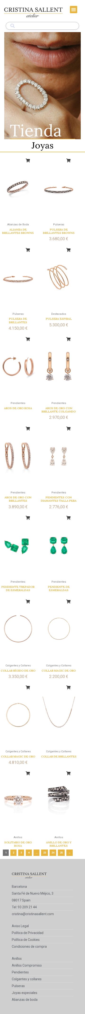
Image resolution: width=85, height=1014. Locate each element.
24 (52, 852)
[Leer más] (28, 160)
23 (44, 852)
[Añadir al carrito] (68, 160)
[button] (73, 9)
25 (61, 852)
